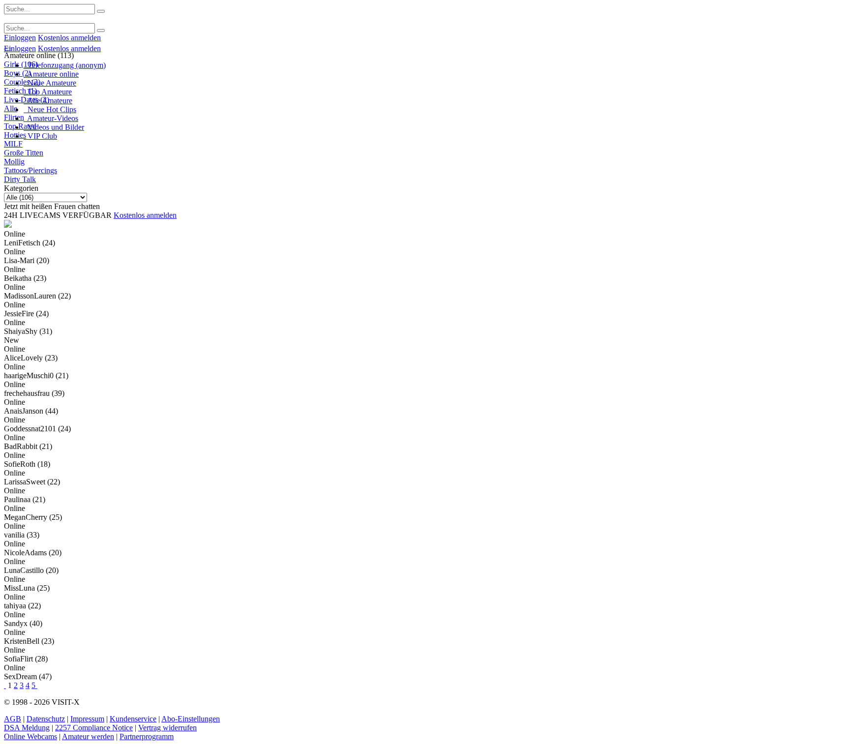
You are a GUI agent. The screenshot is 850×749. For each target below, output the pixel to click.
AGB (12, 719)
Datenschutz (46, 719)
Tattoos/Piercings (30, 170)
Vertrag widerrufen (167, 727)
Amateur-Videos (51, 118)
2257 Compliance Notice (94, 727)
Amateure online (51, 74)
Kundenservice (133, 719)
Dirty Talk (20, 179)
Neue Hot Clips (50, 109)
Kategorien (21, 188)
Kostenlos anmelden (69, 37)
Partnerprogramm (147, 736)
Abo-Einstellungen (190, 719)
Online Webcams (30, 736)
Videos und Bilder (54, 127)
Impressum (87, 719)
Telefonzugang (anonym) (65, 65)
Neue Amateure (50, 83)
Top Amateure (48, 92)
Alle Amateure (48, 100)
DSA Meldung (27, 727)
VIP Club (40, 136)
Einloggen (20, 37)
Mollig (14, 161)
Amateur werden (88, 736)
